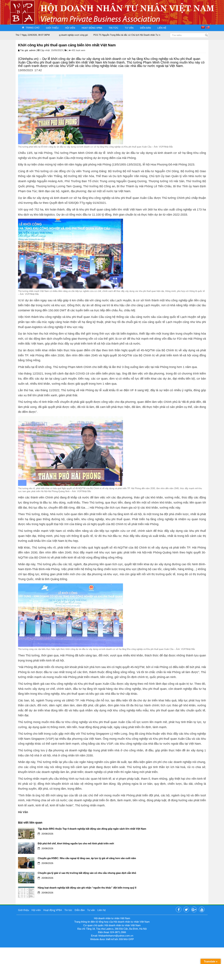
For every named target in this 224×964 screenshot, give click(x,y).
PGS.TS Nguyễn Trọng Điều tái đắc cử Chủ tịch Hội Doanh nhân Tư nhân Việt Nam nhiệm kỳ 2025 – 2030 (122, 35)
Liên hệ (161, 28)
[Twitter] (186, 909)
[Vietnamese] (203, 27)
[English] (208, 27)
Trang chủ (32, 27)
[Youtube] (201, 909)
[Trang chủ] (21, 9)
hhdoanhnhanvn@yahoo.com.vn (115, 935)
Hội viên (70, 28)
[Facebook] (178, 909)
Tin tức (113, 28)
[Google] (194, 909)
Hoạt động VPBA (92, 28)
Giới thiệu (52, 28)
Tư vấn (129, 28)
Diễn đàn (145, 28)
